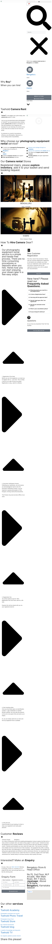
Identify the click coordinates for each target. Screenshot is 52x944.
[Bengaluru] (30, 70)
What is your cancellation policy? (39, 308)
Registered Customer (17, 880)
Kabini (29, 88)
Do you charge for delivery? (37, 311)
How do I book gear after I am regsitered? (38, 301)
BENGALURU (26, 203)
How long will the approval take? (38, 297)
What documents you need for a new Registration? (38, 291)
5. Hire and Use (6, 822)
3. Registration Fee (6, 597)
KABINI (26, 236)
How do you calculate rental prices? (37, 305)
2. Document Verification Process (10, 483)
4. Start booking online (7, 707)
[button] (39, 2)
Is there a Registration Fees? (37, 294)
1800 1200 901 (15, 867)
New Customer (6, 880)
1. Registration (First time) (8, 376)
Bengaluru (31, 74)
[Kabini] (30, 83)
